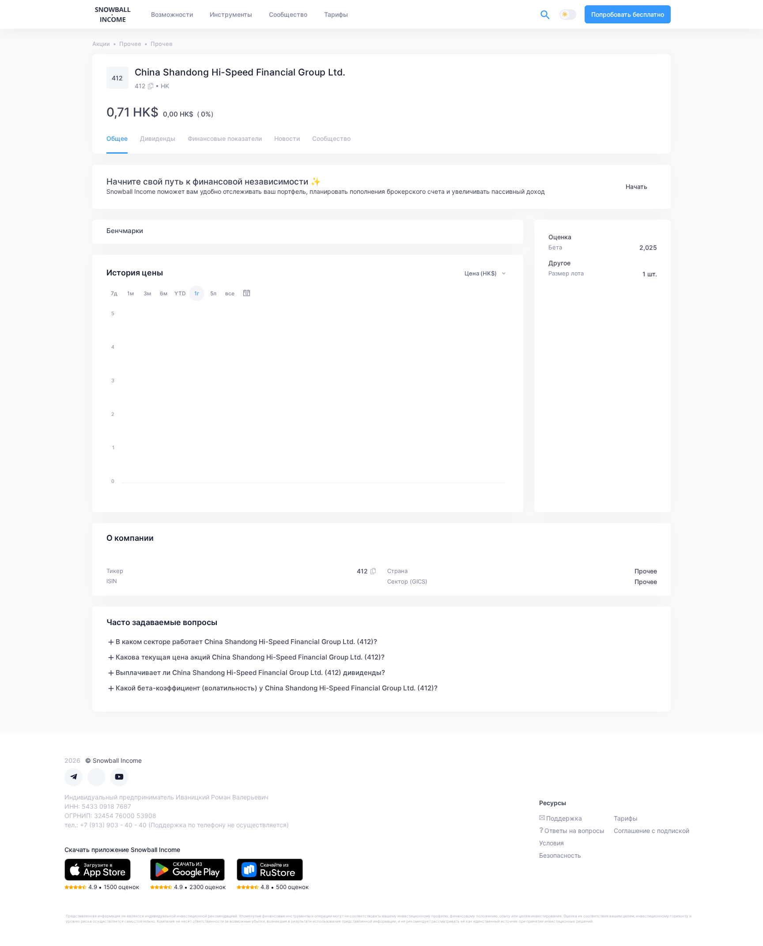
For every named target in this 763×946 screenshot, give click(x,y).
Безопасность (560, 855)
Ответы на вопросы (574, 830)
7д (114, 293)
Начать (636, 186)
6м (163, 293)
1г (197, 293)
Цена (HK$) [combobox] (481, 273)
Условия (551, 843)
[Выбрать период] (246, 293)
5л (213, 293)
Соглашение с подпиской (651, 830)
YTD (180, 293)
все (229, 293)
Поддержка (564, 818)
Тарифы (626, 818)
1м (130, 293)
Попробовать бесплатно (627, 14)
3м (147, 293)
